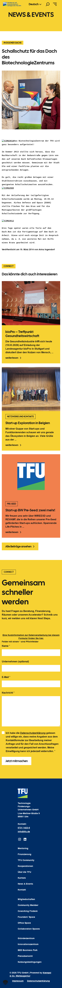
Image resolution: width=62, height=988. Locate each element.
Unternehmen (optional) (15, 661)
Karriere (22, 878)
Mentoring (23, 848)
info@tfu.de (24, 831)
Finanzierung (24, 854)
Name (6, 646)
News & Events (25, 884)
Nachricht (8, 692)
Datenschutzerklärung (33, 733)
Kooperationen (25, 866)
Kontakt (22, 889)
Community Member (28, 905)
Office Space (24, 923)
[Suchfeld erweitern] (48, 4)
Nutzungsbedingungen (30, 962)
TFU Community (26, 860)
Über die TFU (24, 872)
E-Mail (6, 677)
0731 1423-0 (24, 828)
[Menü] (55, 4)
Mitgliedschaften (26, 899)
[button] (5, 982)
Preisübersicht (25, 956)
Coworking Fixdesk (28, 911)
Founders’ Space (26, 917)
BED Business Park (27, 950)
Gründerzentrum (26, 938)
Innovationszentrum (28, 944)
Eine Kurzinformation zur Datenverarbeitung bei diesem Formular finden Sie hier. (31, 636)
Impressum (17, 981)
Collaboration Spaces (29, 929)
